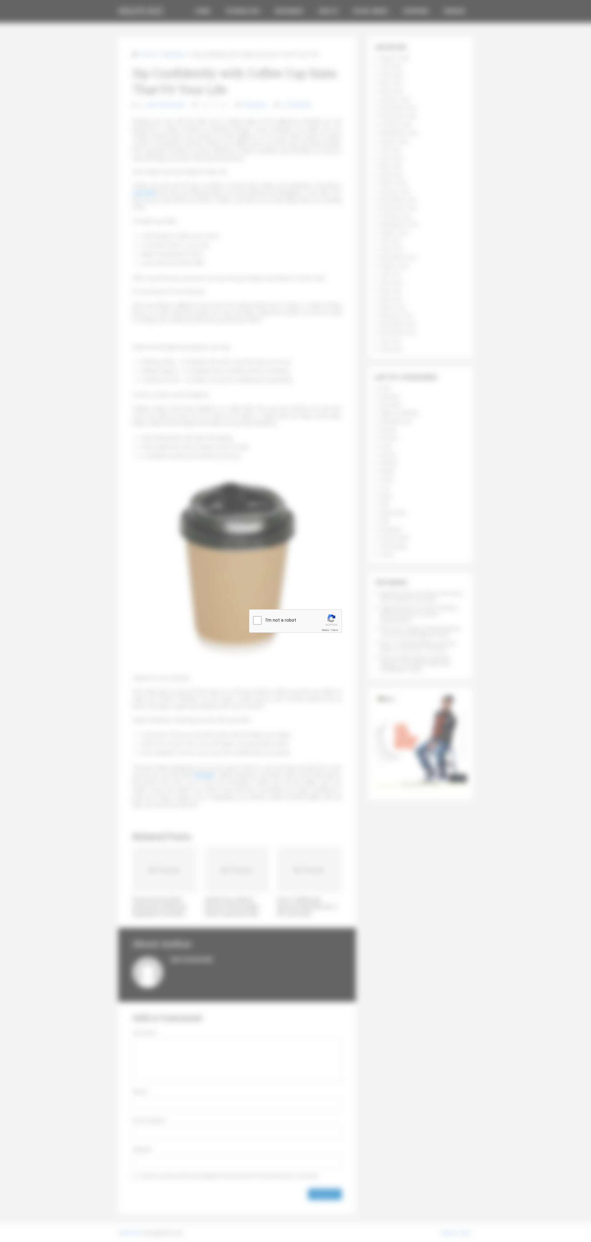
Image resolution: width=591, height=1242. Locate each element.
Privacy (325, 630)
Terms (334, 630)
